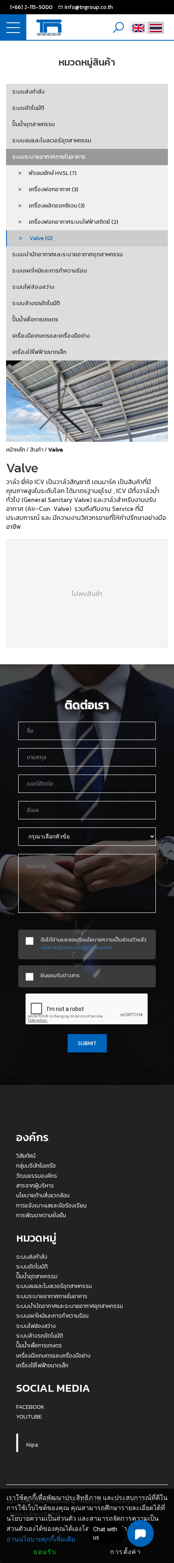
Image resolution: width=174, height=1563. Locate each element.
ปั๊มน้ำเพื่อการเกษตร (35, 319)
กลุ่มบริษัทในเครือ (36, 1165)
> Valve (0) (33, 238)
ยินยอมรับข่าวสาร (60, 975)
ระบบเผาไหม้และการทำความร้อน (49, 270)
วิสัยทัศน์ (26, 1156)
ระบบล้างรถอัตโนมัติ (36, 303)
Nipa (32, 1444)
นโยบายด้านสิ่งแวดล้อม (43, 1195)
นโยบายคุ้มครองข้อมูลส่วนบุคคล (76, 947)
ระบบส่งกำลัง (28, 91)
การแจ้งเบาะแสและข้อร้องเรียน (51, 1205)
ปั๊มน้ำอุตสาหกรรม (33, 124)
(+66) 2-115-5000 (31, 7)
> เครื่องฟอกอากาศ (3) (45, 189)
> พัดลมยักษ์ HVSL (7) (44, 173)
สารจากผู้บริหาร (35, 1185)
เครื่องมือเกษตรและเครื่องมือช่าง (51, 336)
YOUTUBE (29, 1416)
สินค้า (36, 449)
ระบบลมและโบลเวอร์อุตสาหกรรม (51, 140)
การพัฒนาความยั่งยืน (41, 1215)
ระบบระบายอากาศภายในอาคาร (48, 157)
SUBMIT (87, 1043)
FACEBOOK (30, 1407)
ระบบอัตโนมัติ (28, 108)
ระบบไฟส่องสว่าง (33, 287)
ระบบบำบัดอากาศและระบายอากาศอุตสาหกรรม (67, 254)
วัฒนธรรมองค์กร (36, 1176)
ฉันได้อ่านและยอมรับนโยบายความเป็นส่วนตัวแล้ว (93, 943)
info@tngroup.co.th (88, 7)
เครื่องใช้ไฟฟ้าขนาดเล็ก (39, 352)
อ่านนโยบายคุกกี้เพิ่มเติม (41, 1539)
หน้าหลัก (15, 449)
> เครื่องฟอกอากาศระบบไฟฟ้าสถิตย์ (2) (65, 222)
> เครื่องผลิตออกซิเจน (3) (48, 205)
